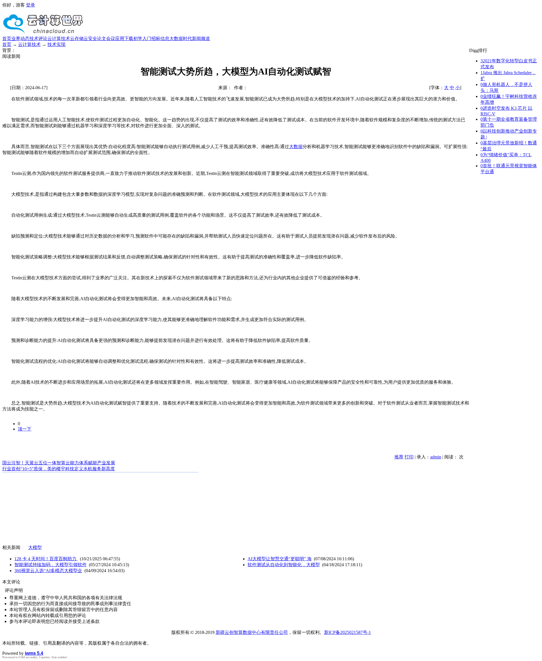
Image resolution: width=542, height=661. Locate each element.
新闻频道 (201, 38)
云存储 (77, 38)
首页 (6, 38)
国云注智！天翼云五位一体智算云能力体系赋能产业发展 (58, 462)
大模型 (35, 547)
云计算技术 (58, 38)
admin (435, 456)
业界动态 (20, 38)
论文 (101, 38)
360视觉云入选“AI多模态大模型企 (48, 570)
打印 (409, 456)
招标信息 (160, 38)
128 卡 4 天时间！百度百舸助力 (46, 558)
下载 (128, 38)
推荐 (398, 456)
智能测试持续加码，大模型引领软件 (50, 564)
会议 (110, 38)
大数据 (296, 146)
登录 (30, 5)
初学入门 (142, 38)
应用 (119, 38)
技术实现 (56, 44)
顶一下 (24, 429)
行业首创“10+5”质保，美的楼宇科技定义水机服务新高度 (58, 468)
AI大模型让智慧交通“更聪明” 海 (280, 558)
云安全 (90, 38)
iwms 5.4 (34, 653)
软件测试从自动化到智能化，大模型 (284, 564)
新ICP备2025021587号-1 (347, 632)
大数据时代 (180, 38)
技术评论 (38, 38)
